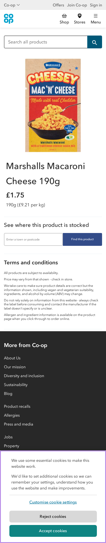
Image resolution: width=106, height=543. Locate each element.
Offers (58, 4)
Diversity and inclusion (24, 375)
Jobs (8, 436)
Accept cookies (53, 530)
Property (11, 445)
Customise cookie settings (53, 502)
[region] (53, 496)
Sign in (96, 4)
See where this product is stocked (46, 225)
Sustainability (16, 384)
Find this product (82, 239)
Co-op (9, 4)
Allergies (12, 415)
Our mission (15, 366)
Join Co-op (77, 4)
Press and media (18, 424)
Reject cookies (53, 516)
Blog (8, 393)
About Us (12, 357)
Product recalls (17, 406)
